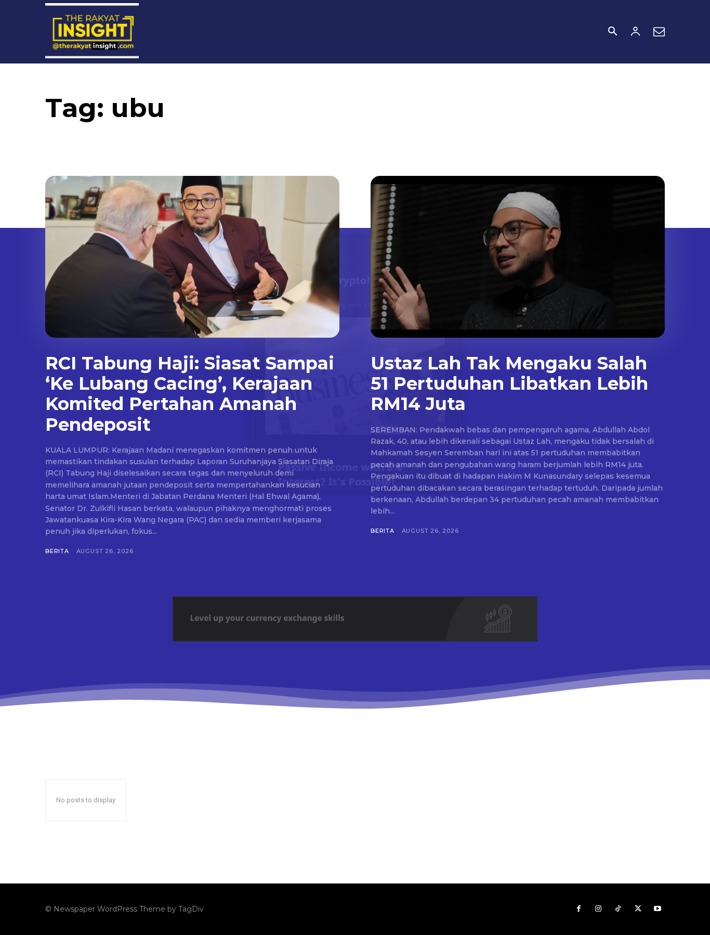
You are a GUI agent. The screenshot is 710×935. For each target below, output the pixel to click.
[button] (612, 32)
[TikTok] (618, 909)
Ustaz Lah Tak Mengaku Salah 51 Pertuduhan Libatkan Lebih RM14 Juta (509, 383)
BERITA (57, 551)
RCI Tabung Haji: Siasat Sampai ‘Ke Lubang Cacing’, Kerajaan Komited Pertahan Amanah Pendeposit (189, 393)
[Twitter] (637, 909)
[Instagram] (598, 909)
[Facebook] (578, 909)
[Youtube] (657, 909)
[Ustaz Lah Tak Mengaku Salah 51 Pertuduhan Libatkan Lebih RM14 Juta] (518, 257)
